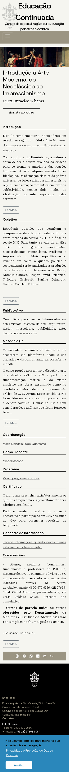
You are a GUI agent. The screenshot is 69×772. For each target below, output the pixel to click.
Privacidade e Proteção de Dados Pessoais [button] (29, 752)
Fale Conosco (10, 724)
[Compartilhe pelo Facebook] (24, 656)
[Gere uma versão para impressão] (44, 656)
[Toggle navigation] (7, 36)
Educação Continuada (34, 16)
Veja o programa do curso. (21, 478)
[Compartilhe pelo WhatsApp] (31, 656)
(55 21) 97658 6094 (28, 731)
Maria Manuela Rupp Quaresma (24, 444)
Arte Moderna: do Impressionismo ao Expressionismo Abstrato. (34, 145)
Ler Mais (11, 210)
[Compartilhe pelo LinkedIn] (37, 656)
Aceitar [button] (19, 765)
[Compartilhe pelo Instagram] (17, 656)
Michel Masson (13, 461)
